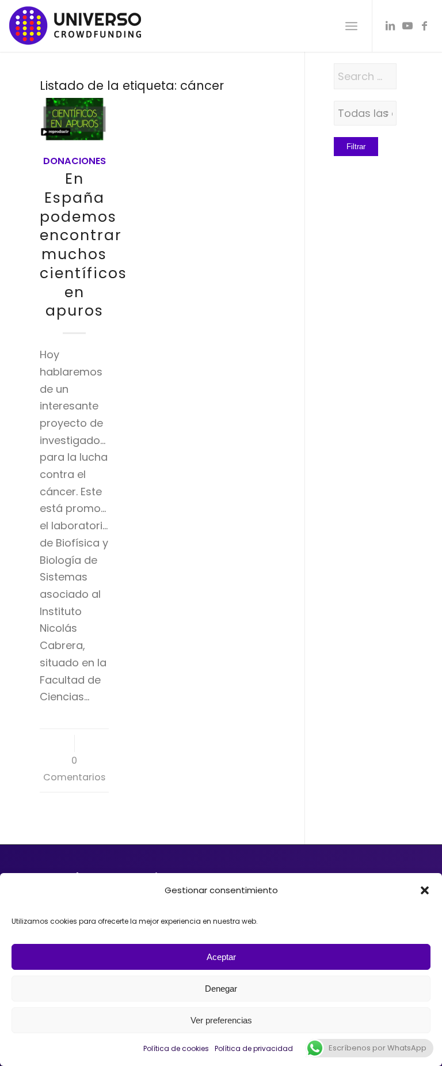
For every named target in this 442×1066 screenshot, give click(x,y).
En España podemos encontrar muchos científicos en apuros (83, 245)
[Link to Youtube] (407, 26)
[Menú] (351, 25)
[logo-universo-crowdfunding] (75, 26)
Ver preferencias (221, 1020)
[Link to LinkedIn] (390, 26)
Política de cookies (176, 1048)
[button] (424, 890)
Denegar (221, 988)
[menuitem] (351, 25)
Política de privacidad (254, 1048)
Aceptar (221, 957)
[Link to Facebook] (424, 26)
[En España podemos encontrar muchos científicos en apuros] (74, 119)
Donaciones (74, 161)
